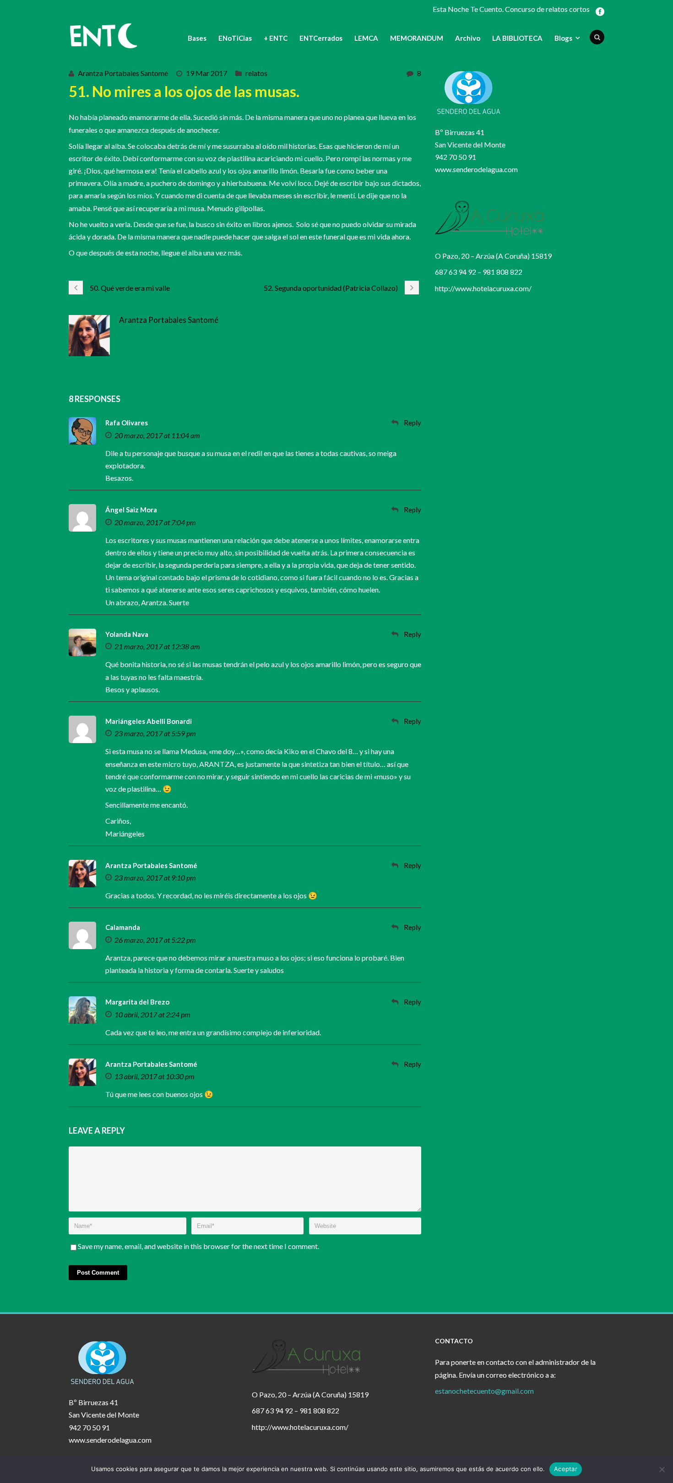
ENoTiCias (235, 38)
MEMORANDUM (416, 38)
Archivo (467, 38)
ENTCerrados (320, 38)
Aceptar (565, 1468)
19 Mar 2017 (206, 73)
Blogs (563, 38)
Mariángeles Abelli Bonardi (148, 721)
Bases (197, 38)
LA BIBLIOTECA (517, 38)
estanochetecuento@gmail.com (484, 1390)
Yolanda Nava (126, 634)
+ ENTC (276, 38)
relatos (256, 73)
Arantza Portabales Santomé (123, 73)
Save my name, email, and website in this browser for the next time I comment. (198, 1246)
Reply (412, 422)
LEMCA (366, 38)
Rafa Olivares (126, 422)
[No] (661, 1469)
